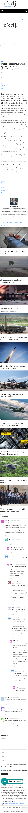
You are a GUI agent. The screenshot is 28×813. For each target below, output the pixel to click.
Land (14, 807)
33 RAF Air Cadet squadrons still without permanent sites (12, 510)
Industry (11, 809)
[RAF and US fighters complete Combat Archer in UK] (14, 380)
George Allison (6, 69)
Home (2, 43)
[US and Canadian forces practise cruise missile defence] (14, 352)
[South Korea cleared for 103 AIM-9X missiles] (14, 237)
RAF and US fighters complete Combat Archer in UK (11, 395)
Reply (6, 535)
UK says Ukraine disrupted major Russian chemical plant (12, 453)
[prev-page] (0, 514)
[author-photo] (14, 201)
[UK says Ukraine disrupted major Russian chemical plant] (14, 438)
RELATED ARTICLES (7, 223)
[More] (14, 91)
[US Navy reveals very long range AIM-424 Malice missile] (14, 409)
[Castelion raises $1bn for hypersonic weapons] (14, 295)
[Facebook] (1, 804)
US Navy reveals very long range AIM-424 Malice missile (12, 424)
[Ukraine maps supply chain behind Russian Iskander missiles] (14, 323)
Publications (6, 809)
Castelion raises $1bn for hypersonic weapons (9, 309)
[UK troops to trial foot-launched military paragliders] (14, 266)
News (4, 807)
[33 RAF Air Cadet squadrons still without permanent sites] (14, 495)
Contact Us (22, 809)
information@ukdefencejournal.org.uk (15, 803)
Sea (17, 807)
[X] (14, 218)
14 (22, 68)
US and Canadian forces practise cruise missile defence (12, 367)
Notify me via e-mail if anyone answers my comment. (14, 770)
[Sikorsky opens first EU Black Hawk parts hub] (14, 466)
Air (4, 43)
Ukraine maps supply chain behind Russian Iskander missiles (13, 338)
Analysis (23, 807)
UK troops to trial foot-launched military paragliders (12, 281)
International (9, 807)
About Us (16, 809)
